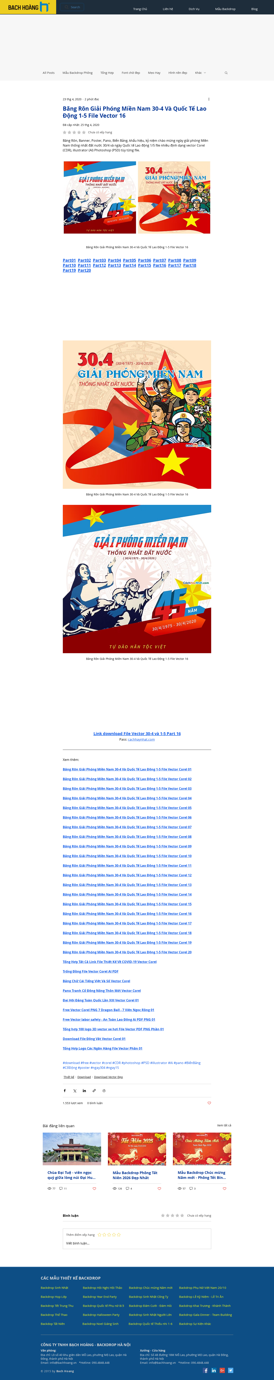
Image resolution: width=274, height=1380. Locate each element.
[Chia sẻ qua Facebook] (65, 1090)
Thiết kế (69, 1077)
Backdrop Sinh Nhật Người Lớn (150, 1315)
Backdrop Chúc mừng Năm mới (151, 1288)
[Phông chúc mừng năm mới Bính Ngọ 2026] (202, 1149)
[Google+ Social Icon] (222, 1370)
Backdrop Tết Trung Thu (57, 1306)
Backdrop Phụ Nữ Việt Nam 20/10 (202, 1288)
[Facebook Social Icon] (205, 1370)
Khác (198, 72)
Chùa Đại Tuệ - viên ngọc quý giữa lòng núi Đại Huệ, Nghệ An (72, 1175)
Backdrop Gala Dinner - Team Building (205, 1315)
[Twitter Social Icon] (230, 1370)
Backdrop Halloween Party (101, 1315)
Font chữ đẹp (131, 72)
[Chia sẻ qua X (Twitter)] (74, 1090)
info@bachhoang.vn (63, 1363)
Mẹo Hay (154, 72)
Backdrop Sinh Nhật (54, 1288)
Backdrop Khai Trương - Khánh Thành (205, 1306)
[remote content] (137, 307)
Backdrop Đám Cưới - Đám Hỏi (150, 1306)
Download (84, 1077)
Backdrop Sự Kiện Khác (195, 1324)
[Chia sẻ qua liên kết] (94, 1090)
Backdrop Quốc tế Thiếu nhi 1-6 (151, 1324)
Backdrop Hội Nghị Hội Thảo (102, 1288)
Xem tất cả (224, 1125)
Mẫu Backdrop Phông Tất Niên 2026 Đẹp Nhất (135, 1175)
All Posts (49, 72)
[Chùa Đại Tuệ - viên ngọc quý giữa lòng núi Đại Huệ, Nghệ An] (72, 1149)
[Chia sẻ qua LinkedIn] (84, 1090)
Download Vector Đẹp (108, 1077)
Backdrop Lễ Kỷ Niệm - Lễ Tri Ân (201, 1297)
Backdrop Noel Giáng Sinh (100, 1324)
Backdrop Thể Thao (54, 1315)
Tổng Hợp (107, 72)
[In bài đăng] (104, 1090)
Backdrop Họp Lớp (54, 1297)
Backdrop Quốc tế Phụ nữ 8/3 (103, 1306)
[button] (226, 72)
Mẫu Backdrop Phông (77, 72)
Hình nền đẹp (177, 72)
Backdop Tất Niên (53, 1324)
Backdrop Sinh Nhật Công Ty (148, 1297)
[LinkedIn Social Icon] (213, 1370)
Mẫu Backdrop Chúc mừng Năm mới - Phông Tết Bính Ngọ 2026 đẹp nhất (201, 1175)
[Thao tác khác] (208, 99)
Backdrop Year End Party (100, 1297)
